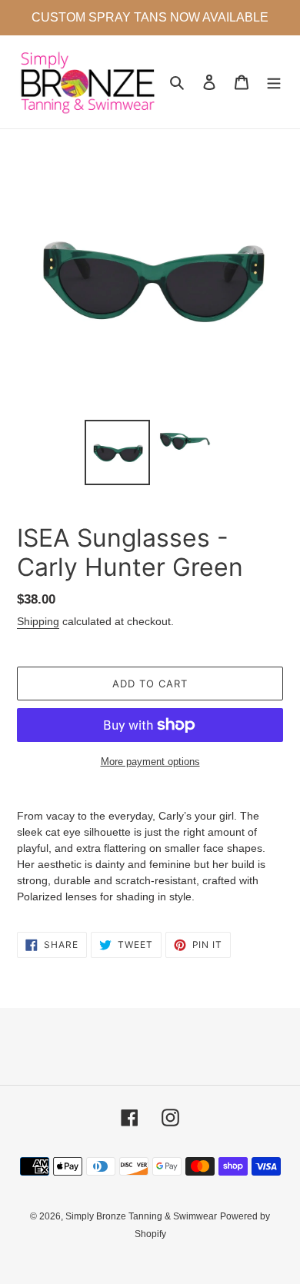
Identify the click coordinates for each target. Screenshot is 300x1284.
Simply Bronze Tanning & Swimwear (141, 1216)
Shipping (38, 621)
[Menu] (274, 81)
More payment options (150, 761)
